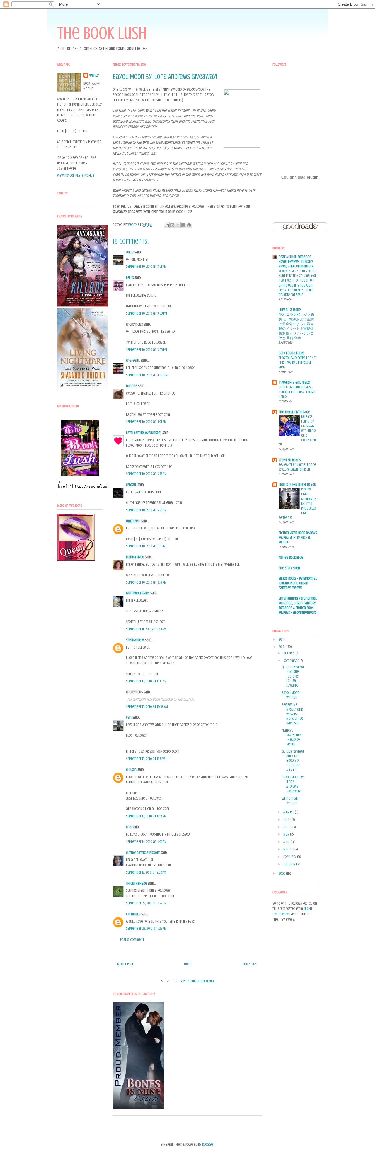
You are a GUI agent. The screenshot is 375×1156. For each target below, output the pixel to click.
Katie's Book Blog (291, 557)
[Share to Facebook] (183, 225)
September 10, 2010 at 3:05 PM (146, 349)
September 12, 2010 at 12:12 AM (146, 681)
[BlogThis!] (172, 225)
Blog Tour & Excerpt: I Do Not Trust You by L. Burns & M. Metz (298, 362)
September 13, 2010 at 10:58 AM (147, 706)
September (291, 660)
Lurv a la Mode (290, 310)
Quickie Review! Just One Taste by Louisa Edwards (293, 676)
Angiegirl (133, 360)
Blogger (208, 1144)
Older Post (250, 964)
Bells (130, 277)
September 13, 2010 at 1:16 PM (145, 759)
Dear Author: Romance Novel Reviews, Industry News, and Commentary (296, 261)
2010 (282, 646)
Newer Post (125, 964)
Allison (131, 769)
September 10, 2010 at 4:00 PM (147, 375)
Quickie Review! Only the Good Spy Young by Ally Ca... (293, 760)
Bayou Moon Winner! (290, 694)
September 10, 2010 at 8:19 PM (146, 582)
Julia (130, 252)
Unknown (133, 521)
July (286, 819)
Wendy (94, 75)
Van (129, 717)
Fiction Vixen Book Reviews (298, 533)
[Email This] (167, 225)
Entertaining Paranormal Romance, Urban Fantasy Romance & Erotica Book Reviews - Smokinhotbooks (298, 605)
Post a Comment (132, 939)
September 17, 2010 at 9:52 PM (146, 872)
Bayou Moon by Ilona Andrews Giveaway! (293, 784)
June (287, 827)
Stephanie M (135, 640)
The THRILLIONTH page (294, 412)
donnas (131, 386)
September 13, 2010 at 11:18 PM (146, 816)
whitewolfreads (137, 593)
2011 (281, 639)
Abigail (131, 485)
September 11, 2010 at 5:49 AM (146, 629)
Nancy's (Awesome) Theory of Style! (292, 737)
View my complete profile (75, 175)
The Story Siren (289, 568)
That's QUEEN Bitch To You (297, 484)
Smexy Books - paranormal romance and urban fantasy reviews (298, 583)
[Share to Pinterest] (189, 225)
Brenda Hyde (135, 557)
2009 (282, 873)
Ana (129, 827)
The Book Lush (101, 33)
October (289, 653)
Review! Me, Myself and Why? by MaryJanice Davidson (292, 713)
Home (188, 964)
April (287, 842)
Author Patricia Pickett (143, 852)
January (289, 864)
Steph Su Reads (290, 460)
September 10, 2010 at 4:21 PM (146, 421)
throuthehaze (136, 883)
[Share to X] (178, 225)
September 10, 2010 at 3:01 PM (146, 266)
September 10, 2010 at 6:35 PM (146, 510)
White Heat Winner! (290, 800)
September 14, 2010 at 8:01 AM (146, 841)
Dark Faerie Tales (291, 353)
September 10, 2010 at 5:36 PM (146, 473)
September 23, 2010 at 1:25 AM (146, 928)
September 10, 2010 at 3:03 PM (146, 313)
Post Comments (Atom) (197, 981)
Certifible (133, 914)
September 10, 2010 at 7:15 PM (146, 546)
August (289, 812)
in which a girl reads (294, 382)
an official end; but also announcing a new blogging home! (298, 392)
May (286, 834)
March (288, 849)
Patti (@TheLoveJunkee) (143, 433)
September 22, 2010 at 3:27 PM (146, 903)
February (290, 857)
